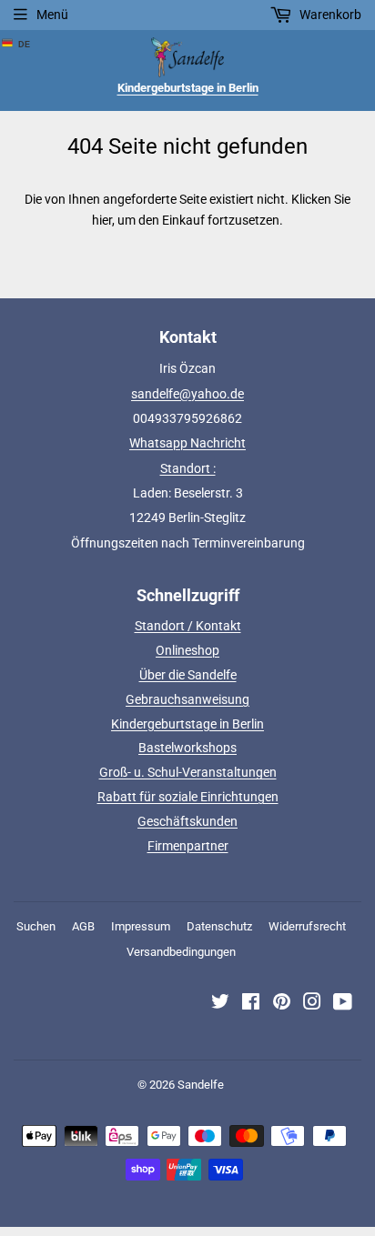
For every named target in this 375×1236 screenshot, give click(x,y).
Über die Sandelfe (188, 675)
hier (102, 220)
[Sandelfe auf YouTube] (342, 1004)
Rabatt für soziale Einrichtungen (188, 796)
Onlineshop (187, 650)
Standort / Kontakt (188, 625)
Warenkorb (329, 14)
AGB (83, 926)
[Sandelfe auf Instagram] (312, 1004)
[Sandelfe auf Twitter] (220, 1004)
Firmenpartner (187, 846)
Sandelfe (200, 1084)
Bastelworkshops (187, 747)
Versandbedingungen (181, 952)
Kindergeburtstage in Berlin (187, 724)
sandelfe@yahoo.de (187, 394)
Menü (52, 14)
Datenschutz (219, 926)
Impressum (140, 926)
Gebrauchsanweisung (187, 699)
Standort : (188, 468)
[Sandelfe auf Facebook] (250, 1004)
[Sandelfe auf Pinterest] (281, 1004)
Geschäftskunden (187, 821)
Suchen (36, 926)
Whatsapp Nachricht (187, 443)
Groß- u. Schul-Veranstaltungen (188, 772)
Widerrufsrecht (307, 926)
